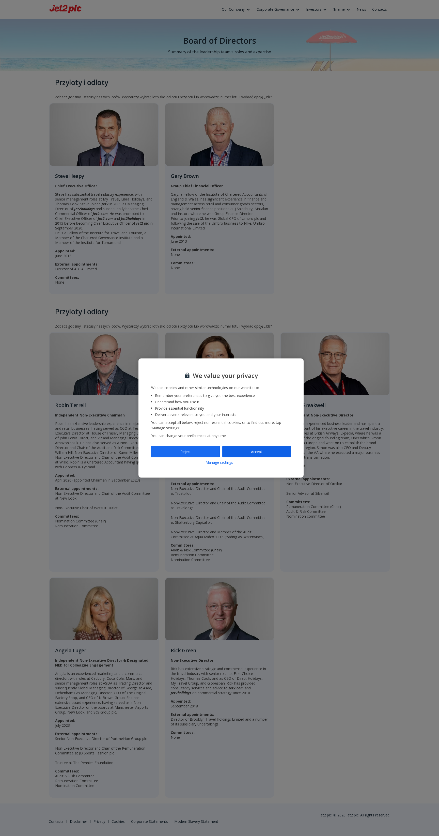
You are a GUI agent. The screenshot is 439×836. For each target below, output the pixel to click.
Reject (185, 451)
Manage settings (219, 462)
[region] (221, 418)
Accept (256, 451)
